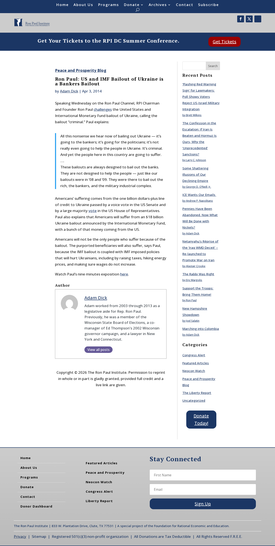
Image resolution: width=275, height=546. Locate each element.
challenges (103, 109)
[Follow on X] (249, 18)
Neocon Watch (193, 371)
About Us (83, 5)
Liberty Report (99, 501)
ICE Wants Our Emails (199, 194)
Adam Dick (69, 91)
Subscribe (208, 5)
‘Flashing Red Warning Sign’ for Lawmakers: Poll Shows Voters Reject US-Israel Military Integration (201, 96)
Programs (108, 5)
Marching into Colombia (200, 328)
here (124, 274)
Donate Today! (201, 419)
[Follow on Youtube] (257, 18)
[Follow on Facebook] (240, 18)
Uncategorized (193, 400)
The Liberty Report (196, 393)
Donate (132, 5)
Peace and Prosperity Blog (80, 70)
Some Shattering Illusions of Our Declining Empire (195, 174)
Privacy (20, 536)
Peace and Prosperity (105, 472)
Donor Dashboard (36, 506)
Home (62, 5)
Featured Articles (195, 363)
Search (213, 66)
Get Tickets (224, 42)
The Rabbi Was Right (198, 274)
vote (93, 210)
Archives (158, 5)
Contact (184, 5)
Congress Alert (193, 355)
